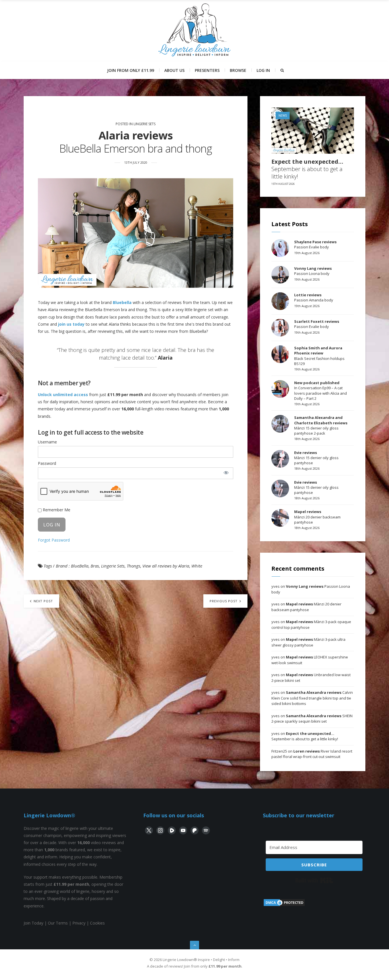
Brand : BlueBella (72, 566)
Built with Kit (314, 880)
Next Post (42, 601)
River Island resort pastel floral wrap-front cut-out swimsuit (311, 754)
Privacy (78, 923)
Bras (95, 566)
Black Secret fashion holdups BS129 (319, 355)
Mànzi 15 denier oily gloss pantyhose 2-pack (320, 425)
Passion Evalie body (315, 244)
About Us (174, 70)
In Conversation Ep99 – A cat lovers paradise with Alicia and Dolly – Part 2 (320, 390)
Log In (263, 70)
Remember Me (56, 509)
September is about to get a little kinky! (307, 169)
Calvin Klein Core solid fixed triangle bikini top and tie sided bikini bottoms (312, 698)
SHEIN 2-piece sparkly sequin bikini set (312, 718)
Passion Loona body (313, 271)
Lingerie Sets (144, 123)
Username (47, 442)
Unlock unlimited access (63, 394)
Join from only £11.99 (130, 70)
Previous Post (224, 601)
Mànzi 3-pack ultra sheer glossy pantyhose (308, 642)
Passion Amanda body (313, 297)
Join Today (33, 923)
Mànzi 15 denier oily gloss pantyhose (316, 457)
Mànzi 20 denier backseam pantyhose (317, 516)
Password (47, 463)
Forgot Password (54, 540)
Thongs (133, 566)
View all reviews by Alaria (165, 566)
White (196, 566)
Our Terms (58, 923)
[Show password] (226, 472)
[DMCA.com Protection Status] (284, 905)
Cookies (97, 923)
